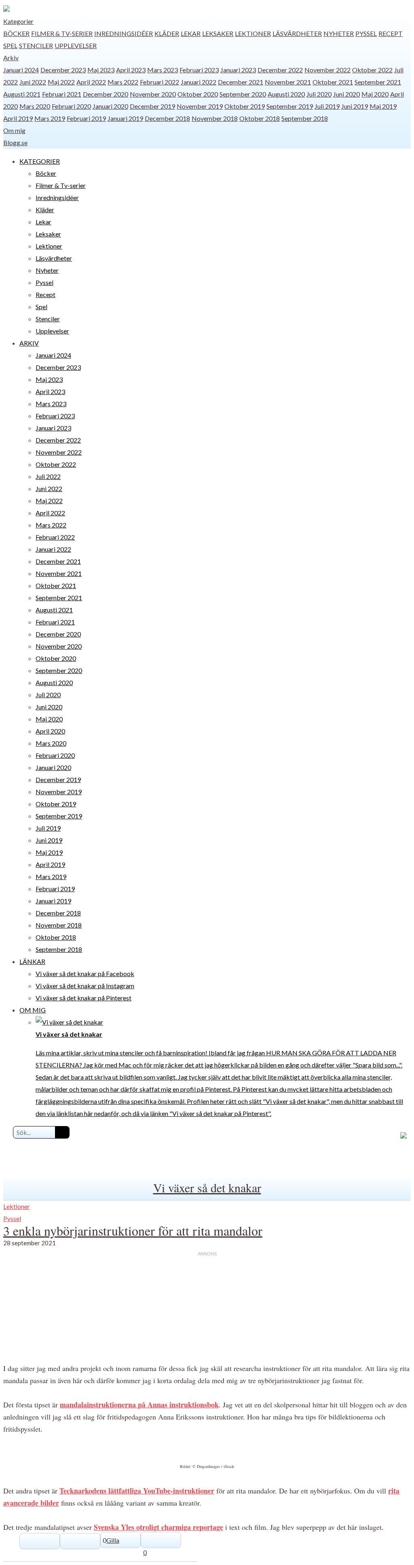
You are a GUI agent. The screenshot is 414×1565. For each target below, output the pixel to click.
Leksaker (217, 33)
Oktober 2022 (372, 70)
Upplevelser (76, 45)
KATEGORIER (39, 161)
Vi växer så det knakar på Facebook (85, 973)
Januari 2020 (110, 106)
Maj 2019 (383, 106)
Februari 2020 (71, 106)
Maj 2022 (61, 82)
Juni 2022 (32, 82)
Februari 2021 (61, 94)
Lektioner (253, 33)
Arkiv (11, 57)
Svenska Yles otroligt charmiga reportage (158, 1527)
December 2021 (240, 82)
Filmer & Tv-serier (62, 33)
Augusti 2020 (286, 94)
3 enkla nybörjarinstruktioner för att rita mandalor (132, 1230)
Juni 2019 (354, 106)
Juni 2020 (346, 94)
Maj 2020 (375, 94)
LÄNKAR (32, 961)
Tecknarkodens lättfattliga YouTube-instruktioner (136, 1490)
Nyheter (338, 33)
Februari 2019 (86, 118)
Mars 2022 (123, 82)
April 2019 (18, 118)
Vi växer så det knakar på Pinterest (83, 998)
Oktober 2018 (259, 118)
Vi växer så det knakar (207, 1187)
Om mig (14, 130)
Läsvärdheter (297, 33)
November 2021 (288, 82)
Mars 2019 (49, 118)
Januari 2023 (238, 70)
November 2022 (327, 70)
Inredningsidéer (123, 33)
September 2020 (243, 94)
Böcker (16, 33)
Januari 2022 (198, 82)
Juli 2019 (327, 106)
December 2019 (152, 106)
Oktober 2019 (244, 106)
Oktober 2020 (197, 94)
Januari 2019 (125, 118)
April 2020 (50, 731)
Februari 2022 (159, 82)
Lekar (191, 33)
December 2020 (105, 94)
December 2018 (167, 118)
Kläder (166, 33)
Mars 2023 (162, 70)
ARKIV (29, 343)
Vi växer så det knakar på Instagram (85, 985)
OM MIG (32, 1010)
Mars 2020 (34, 106)
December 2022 (280, 70)
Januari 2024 (21, 70)
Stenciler (36, 45)
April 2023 (131, 70)
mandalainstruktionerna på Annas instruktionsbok (139, 1404)
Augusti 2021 (21, 94)
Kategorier (18, 21)
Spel (10, 45)
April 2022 (91, 82)
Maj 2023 (100, 70)
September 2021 (378, 82)
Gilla (112, 1540)
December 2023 (63, 70)
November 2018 (215, 118)
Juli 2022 (48, 476)
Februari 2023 (199, 70)
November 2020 (153, 94)
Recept (390, 33)
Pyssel (366, 33)
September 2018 (304, 118)
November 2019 (200, 106)
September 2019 (289, 106)
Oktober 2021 (333, 82)
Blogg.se (15, 142)
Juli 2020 (319, 94)
